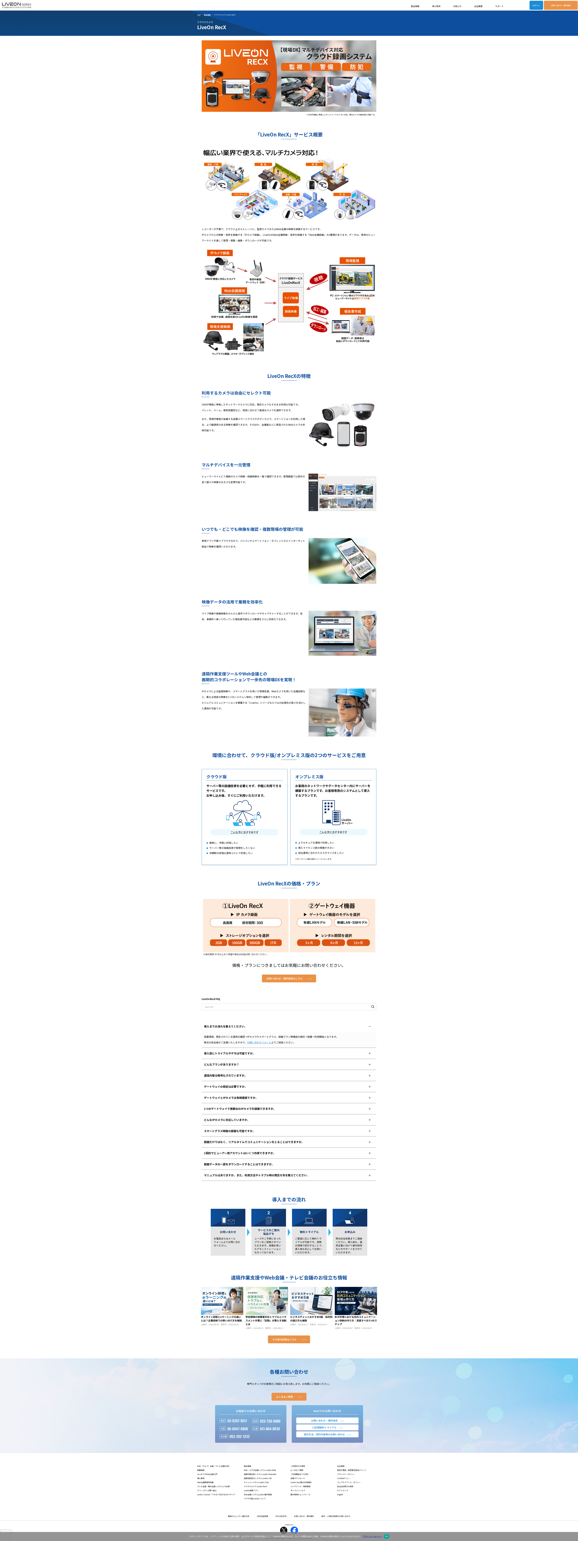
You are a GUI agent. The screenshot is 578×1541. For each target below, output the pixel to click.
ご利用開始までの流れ (300, 1474)
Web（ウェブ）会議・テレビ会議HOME (213, 1466)
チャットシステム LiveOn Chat (256, 1482)
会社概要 (478, 6)
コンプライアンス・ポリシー (349, 1482)
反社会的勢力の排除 (345, 1486)
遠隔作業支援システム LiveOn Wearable (260, 1474)
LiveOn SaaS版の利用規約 (301, 1482)
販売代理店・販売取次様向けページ (351, 1470)
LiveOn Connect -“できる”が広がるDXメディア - (216, 1494)
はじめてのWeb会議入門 (207, 1474)
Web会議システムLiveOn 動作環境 (258, 1494)
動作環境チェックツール (300, 1494)
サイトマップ (342, 1490)
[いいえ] (574, 1536)
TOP (198, 15)
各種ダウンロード (298, 1478)
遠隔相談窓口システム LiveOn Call (258, 1478)
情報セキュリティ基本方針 (238, 1516)
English (340, 1494)
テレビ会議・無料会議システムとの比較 (213, 1486)
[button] (289, 1026)
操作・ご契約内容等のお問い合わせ (335, 1516)
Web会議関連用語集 (205, 1482)
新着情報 (200, 1470)
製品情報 (415, 6)
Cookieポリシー (343, 1478)
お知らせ (457, 6)
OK (386, 1536)
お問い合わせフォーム (259, 1042)
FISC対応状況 (281, 1516)
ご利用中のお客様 (298, 1466)
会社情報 (340, 1466)
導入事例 (436, 6)
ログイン (536, 5)
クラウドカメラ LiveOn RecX (255, 1486)
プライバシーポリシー (346, 1474)
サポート (499, 6)
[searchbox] (289, 1007)
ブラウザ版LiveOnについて (255, 1498)
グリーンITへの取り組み (207, 1490)
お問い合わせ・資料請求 (561, 5)
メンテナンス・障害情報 (300, 1486)
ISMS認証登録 (262, 1516)
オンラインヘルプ (298, 1490)
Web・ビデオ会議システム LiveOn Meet (260, 1470)
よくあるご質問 (297, 1470)
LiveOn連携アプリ (251, 1490)
